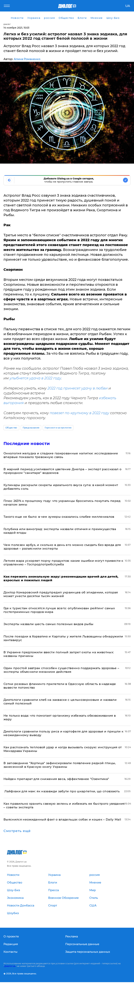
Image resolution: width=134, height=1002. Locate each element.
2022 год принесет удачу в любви (77, 388)
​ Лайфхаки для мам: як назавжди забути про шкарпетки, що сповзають (61, 791)
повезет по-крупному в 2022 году (79, 413)
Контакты (10, 951)
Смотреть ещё (17, 831)
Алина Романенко (27, 59)
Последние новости (26, 443)
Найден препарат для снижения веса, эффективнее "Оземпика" (56, 779)
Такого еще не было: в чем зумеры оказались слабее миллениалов (58, 516)
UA (127, 6)
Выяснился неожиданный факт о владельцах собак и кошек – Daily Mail (62, 819)
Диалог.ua (9, 966)
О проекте (11, 936)
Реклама (71, 936)
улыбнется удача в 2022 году (35, 378)
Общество (11, 427)
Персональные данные (82, 944)
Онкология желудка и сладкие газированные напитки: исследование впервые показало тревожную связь (60, 455)
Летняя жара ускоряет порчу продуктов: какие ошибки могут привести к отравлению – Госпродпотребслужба (63, 562)
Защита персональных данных (87, 951)
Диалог (7, 24)
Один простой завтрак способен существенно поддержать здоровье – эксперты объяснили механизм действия (61, 669)
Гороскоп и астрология (58, 427)
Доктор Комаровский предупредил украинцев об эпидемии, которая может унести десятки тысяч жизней (60, 594)
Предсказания (31, 427)
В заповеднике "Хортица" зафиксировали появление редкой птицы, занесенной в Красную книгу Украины (59, 764)
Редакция (10, 944)
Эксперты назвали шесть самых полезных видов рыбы (48, 624)
